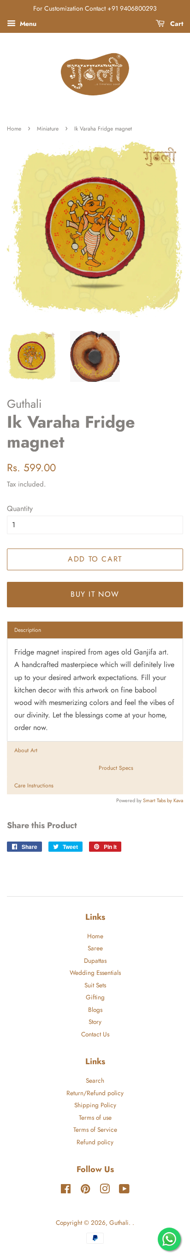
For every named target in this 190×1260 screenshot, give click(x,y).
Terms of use (95, 1117)
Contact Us (95, 1034)
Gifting (95, 997)
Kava (178, 800)
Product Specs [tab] (116, 768)
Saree (95, 948)
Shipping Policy (95, 1105)
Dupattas (95, 960)
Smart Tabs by (158, 800)
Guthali (119, 1222)
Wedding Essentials (95, 972)
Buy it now (95, 594)
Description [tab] (27, 630)
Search (95, 1080)
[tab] (95, 750)
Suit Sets (95, 985)
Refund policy (95, 1142)
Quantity (20, 508)
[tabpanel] (95, 689)
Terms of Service (95, 1129)
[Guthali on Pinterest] (85, 1190)
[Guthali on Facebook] (65, 1190)
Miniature (48, 129)
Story (95, 1021)
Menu (27, 23)
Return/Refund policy (95, 1093)
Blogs (95, 1009)
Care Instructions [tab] (33, 785)
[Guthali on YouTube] (124, 1190)
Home (14, 129)
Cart (175, 23)
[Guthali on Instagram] (105, 1190)
